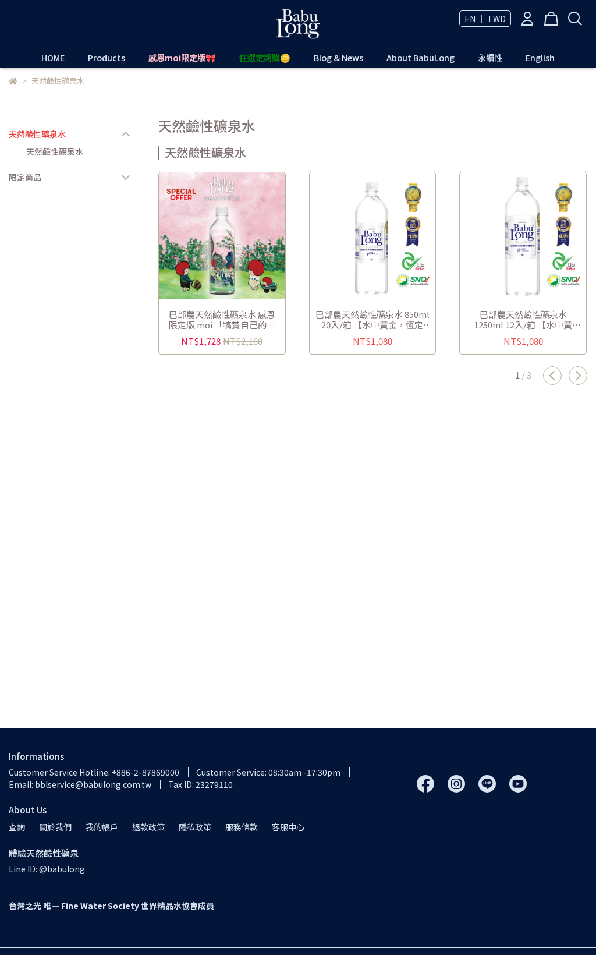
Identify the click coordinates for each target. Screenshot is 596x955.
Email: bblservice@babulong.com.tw (80, 784)
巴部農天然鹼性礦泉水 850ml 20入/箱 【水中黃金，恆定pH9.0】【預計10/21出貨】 (372, 319)
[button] (552, 375)
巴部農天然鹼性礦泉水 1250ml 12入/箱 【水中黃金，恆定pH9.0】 (523, 319)
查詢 (17, 827)
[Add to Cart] (238, 235)
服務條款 (241, 827)
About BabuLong (420, 57)
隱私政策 (195, 827)
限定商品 (25, 177)
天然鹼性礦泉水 (37, 134)
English (540, 57)
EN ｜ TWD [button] (485, 18)
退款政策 (148, 827)
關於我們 (55, 827)
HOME (53, 57)
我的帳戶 (102, 827)
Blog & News (338, 57)
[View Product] (205, 235)
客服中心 (288, 827)
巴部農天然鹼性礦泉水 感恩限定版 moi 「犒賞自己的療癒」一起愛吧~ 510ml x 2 (222, 319)
